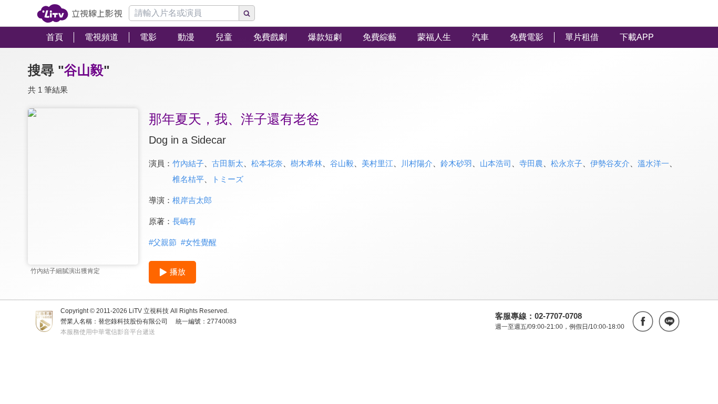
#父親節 (163, 242)
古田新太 (227, 163)
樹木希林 (306, 163)
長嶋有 (184, 221)
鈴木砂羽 (456, 163)
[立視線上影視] (80, 13)
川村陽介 (417, 163)
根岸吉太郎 (192, 200)
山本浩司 (495, 163)
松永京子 (566, 163)
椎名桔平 (188, 179)
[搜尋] (247, 13)
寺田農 (531, 163)
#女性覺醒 (199, 242)
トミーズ (227, 179)
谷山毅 (342, 163)
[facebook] (642, 321)
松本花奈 (267, 163)
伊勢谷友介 (610, 163)
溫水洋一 (653, 163)
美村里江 (377, 163)
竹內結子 (188, 163)
